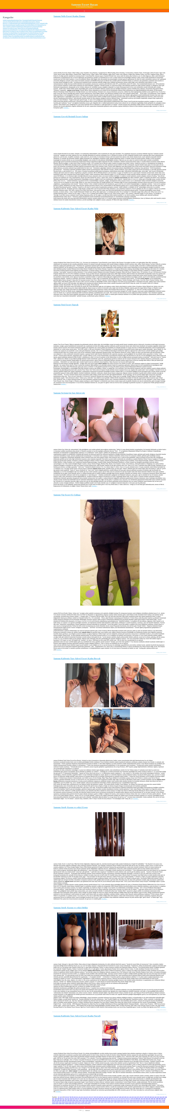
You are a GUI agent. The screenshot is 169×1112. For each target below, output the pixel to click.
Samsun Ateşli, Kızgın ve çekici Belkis (71, 908)
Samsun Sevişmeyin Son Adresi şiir (69, 393)
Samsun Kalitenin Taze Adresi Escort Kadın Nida (76, 208)
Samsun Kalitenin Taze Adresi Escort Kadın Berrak (77, 658)
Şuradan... (66, 107)
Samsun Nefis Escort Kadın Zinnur (69, 16)
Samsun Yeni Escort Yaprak (66, 305)
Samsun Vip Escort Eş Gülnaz (67, 495)
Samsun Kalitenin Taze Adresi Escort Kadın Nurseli (77, 1016)
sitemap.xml (87, 1110)
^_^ (83, 1110)
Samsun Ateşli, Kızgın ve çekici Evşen (71, 807)
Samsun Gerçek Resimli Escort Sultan (71, 116)
